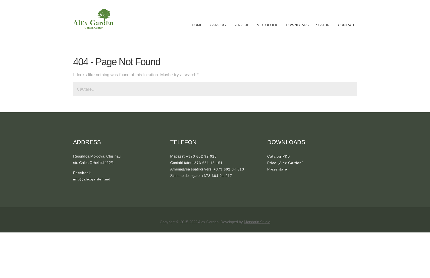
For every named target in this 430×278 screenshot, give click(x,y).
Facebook (82, 173)
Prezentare (277, 169)
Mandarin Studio (257, 222)
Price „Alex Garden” (285, 163)
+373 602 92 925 (201, 156)
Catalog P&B (278, 156)
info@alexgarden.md (91, 179)
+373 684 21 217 (217, 176)
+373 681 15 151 (207, 163)
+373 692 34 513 (229, 169)
